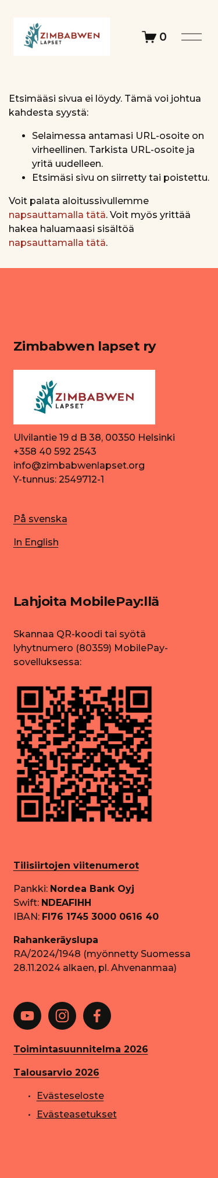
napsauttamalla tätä (57, 214)
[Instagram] (62, 1016)
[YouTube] (27, 1016)
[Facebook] (97, 1016)
